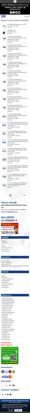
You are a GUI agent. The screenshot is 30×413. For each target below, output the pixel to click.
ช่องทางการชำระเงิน (6, 264)
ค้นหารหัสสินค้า (5, 287)
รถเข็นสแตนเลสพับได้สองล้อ (8, 312)
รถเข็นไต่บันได (5, 315)
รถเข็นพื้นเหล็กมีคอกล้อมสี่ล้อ (8, 302)
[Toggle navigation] (28, 16)
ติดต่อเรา (4, 246)
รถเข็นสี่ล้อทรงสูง (5, 336)
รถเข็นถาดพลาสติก (6, 327)
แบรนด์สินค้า (4, 277)
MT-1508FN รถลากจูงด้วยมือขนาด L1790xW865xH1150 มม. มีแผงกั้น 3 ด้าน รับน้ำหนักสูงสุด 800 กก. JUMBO (16, 38)
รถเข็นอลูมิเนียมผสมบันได (7, 331)
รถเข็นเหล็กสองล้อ (6, 338)
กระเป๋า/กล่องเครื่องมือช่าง (7, 284)
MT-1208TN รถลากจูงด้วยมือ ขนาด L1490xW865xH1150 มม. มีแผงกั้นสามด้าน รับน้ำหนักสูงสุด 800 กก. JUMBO (17, 89)
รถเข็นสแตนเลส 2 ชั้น (6, 309)
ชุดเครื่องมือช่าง (5, 286)
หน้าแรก (3, 275)
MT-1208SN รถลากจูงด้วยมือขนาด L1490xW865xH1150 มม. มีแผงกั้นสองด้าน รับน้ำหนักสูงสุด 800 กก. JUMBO (17, 98)
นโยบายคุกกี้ (20, 407)
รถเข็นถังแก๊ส (5, 332)
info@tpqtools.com (11, 212)
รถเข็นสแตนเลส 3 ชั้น (6, 310)
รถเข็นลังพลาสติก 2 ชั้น (7, 324)
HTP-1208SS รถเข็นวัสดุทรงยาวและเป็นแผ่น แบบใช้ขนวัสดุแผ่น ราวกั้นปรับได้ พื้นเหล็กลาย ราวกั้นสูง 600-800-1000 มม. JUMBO (17, 158)
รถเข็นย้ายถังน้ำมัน (6, 280)
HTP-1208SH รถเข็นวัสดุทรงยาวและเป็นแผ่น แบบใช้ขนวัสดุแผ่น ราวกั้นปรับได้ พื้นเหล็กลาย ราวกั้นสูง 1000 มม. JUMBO (17, 141)
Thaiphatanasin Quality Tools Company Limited (19, 401)
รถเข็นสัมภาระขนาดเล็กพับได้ (8, 329)
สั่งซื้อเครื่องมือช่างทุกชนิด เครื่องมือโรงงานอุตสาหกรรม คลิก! (15, 266)
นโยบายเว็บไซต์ (5, 249)
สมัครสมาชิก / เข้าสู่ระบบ (7, 248)
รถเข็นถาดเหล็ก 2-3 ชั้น (7, 314)
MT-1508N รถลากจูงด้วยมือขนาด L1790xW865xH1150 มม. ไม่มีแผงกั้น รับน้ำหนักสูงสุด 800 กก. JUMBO (16, 72)
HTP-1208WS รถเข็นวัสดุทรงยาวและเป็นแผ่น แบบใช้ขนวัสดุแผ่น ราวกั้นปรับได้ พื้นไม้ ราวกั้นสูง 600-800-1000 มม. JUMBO (17, 167)
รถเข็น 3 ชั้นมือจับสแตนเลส (7, 305)
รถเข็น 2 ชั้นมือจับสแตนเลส (7, 304)
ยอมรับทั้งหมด (18, 410)
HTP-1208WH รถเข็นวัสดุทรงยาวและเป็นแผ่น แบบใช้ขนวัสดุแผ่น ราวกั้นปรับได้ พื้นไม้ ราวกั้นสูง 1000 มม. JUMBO (17, 150)
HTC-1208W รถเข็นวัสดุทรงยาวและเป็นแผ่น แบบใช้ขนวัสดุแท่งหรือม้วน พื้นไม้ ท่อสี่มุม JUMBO (17, 183)
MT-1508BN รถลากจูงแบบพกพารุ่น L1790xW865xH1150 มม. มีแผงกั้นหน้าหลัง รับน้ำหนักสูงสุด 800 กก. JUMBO (17, 64)
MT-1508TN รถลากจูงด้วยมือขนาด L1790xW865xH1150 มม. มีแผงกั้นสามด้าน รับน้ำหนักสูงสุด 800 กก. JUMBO (17, 46)
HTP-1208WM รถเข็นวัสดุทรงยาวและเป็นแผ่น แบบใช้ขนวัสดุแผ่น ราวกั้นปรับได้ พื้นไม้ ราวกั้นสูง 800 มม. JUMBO (17, 133)
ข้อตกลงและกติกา (5, 251)
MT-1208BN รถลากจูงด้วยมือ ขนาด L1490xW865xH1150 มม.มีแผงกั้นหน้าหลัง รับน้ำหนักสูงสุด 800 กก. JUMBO (17, 107)
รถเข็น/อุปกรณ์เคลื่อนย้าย (7, 279)
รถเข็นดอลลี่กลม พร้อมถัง (7, 322)
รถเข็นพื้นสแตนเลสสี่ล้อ (7, 307)
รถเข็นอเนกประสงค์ (6, 339)
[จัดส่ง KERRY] (8, 385)
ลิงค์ (3, 244)
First (6, 195)
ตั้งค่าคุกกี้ (11, 410)
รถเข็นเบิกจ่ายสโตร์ (6, 334)
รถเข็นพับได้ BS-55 (11, 30)
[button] (25, 16)
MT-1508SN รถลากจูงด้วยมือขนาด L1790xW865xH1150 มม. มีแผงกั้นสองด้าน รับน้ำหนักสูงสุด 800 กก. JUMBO (17, 55)
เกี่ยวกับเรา (4, 241)
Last (24, 195)
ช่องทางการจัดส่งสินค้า (7, 262)
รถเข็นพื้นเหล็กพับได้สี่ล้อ (7, 299)
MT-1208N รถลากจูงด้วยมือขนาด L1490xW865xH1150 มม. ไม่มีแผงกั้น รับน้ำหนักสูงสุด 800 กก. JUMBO (16, 115)
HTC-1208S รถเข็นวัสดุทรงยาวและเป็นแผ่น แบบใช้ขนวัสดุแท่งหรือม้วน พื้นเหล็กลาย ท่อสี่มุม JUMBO (17, 176)
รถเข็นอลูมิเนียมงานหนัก (7, 319)
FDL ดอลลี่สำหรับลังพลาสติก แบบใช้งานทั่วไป (16, 24)
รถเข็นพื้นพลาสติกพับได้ (7, 326)
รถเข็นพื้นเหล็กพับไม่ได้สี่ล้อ (8, 300)
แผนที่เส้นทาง (5, 242)
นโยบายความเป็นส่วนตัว (10, 407)
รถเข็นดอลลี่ (4, 317)
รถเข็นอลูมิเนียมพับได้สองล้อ (8, 321)
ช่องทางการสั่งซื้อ (5, 261)
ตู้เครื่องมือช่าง (5, 282)
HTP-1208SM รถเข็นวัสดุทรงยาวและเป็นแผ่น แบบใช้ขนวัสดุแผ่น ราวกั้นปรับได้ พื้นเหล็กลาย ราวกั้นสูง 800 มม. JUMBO (17, 124)
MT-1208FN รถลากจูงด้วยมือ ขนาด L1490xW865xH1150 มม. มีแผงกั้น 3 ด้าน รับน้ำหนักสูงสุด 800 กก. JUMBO (16, 81)
